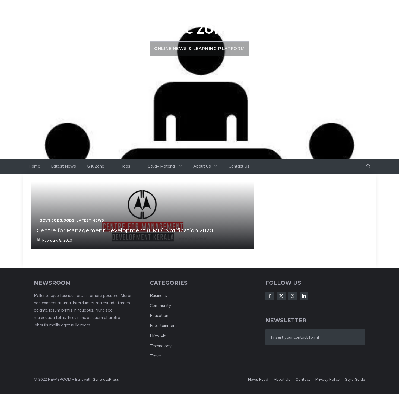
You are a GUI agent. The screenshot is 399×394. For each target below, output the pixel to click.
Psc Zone (199, 29)
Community (160, 305)
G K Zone (95, 166)
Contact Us (239, 166)
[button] (368, 166)
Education (159, 315)
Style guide (355, 379)
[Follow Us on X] (281, 296)
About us (282, 379)
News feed (258, 379)
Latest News (63, 166)
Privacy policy (327, 379)
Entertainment (163, 325)
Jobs (126, 166)
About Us (202, 166)
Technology (161, 345)
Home (34, 166)
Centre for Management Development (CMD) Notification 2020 (125, 230)
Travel (156, 355)
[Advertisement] (199, 118)
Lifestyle (158, 335)
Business (158, 295)
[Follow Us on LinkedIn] (304, 296)
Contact (303, 379)
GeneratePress (106, 379)
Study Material (162, 166)
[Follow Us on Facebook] (269, 296)
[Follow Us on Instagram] (292, 296)
